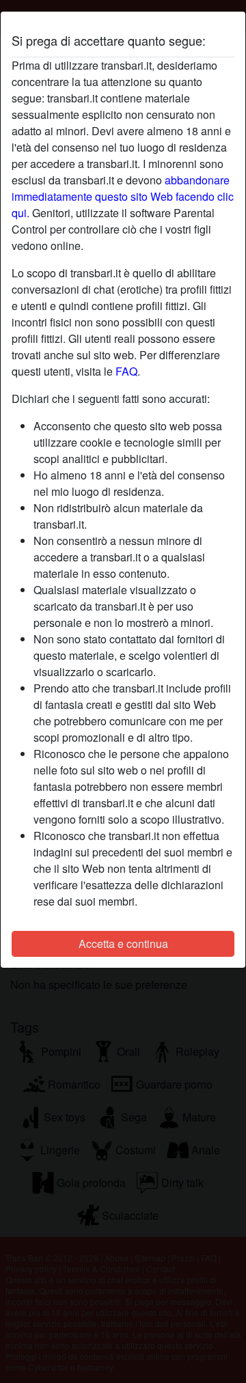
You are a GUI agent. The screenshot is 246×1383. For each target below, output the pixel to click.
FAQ (126, 371)
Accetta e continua (123, 943)
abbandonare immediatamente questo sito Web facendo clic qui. (123, 196)
